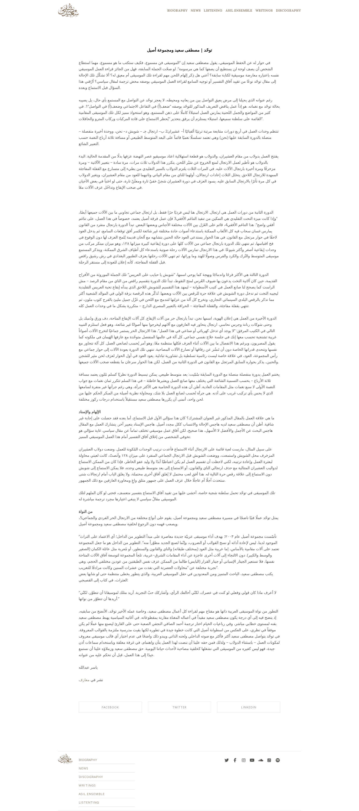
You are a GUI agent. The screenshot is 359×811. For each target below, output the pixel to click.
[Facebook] (235, 759)
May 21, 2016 (179, 42)
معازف (84, 679)
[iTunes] (269, 759)
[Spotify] (278, 759)
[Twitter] (227, 759)
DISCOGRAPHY (91, 777)
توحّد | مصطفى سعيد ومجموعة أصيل (179, 50)
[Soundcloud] (261, 759)
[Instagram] (244, 759)
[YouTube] (252, 759)
